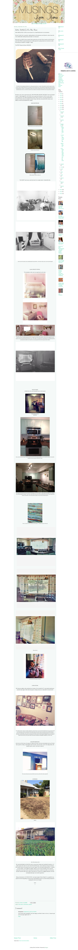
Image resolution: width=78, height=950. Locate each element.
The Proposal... (60, 294)
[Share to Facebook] (34, 902)
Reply (19, 916)
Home (35, 938)
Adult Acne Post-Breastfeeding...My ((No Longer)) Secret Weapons (61, 249)
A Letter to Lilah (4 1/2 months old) (62, 138)
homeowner (26, 904)
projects (30, 904)
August (62, 164)
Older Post (53, 938)
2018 (61, 99)
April (62, 174)
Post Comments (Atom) (24, 940)
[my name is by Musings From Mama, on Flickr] (61, 32)
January (62, 186)
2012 (61, 189)
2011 (61, 191)
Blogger (46, 947)
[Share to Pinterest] (35, 902)
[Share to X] (33, 902)
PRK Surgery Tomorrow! (61, 243)
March (62, 178)
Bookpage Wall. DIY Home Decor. (61, 207)
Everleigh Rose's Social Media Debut (61, 217)
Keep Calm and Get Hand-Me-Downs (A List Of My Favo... (62, 155)
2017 (61, 101)
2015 (61, 105)
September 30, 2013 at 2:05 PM (30, 911)
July (62, 167)
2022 (61, 95)
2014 (61, 107)
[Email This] (30, 902)
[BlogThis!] (31, 902)
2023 (61, 93)
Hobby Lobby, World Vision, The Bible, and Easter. (61, 285)
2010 (61, 193)
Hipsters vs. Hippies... (60, 235)
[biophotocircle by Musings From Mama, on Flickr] (61, 27)
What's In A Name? (62, 145)
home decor (20, 904)
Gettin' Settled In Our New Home (62, 130)
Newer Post (17, 938)
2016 (61, 103)
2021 (61, 97)
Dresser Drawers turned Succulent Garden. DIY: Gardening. (61, 273)
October (62, 120)
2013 (61, 109)
